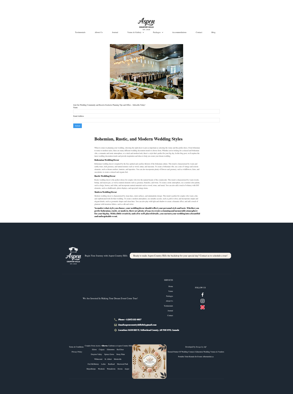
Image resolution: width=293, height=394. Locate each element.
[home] (146, 24)
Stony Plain (120, 354)
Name (75, 107)
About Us (169, 301)
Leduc (103, 364)
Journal (170, 310)
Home (170, 286)
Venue (170, 291)
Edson (94, 349)
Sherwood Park (122, 364)
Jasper (127, 369)
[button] (136, 32)
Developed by (195, 347)
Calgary (102, 349)
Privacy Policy (77, 351)
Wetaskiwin (111, 369)
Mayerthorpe (91, 369)
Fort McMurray (93, 364)
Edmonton (110, 349)
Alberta (104, 345)
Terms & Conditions (76, 347)
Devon (120, 369)
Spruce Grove (109, 354)
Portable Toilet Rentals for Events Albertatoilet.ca (196, 356)
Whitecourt (98, 359)
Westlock (101, 369)
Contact (170, 315)
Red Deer (120, 349)
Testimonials (168, 306)
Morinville (117, 359)
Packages (169, 296)
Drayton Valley (96, 354)
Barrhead (111, 364)
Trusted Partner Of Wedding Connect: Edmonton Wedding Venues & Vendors (196, 351)
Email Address (78, 116)
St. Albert (108, 359)
